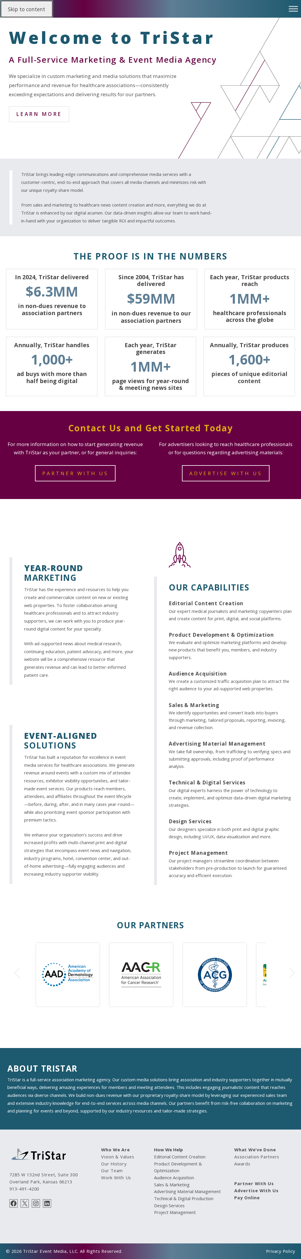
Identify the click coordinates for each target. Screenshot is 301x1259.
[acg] (211, 1004)
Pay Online (247, 1197)
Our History (113, 1164)
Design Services (190, 821)
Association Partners (256, 1157)
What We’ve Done (255, 1149)
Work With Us (116, 1177)
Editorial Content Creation (206, 603)
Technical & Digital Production (183, 1198)
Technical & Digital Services (207, 782)
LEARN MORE (39, 114)
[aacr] (137, 1004)
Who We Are (115, 1149)
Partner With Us (254, 1183)
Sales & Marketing (194, 705)
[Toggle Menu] (293, 8)
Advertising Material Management (217, 743)
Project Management (198, 852)
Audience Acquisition (198, 673)
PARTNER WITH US (75, 473)
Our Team (112, 1170)
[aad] (68, 1004)
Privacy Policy (280, 1251)
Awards (242, 1164)
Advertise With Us (256, 1190)
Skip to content (26, 9)
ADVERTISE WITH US (225, 473)
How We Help (168, 1149)
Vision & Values (117, 1157)
